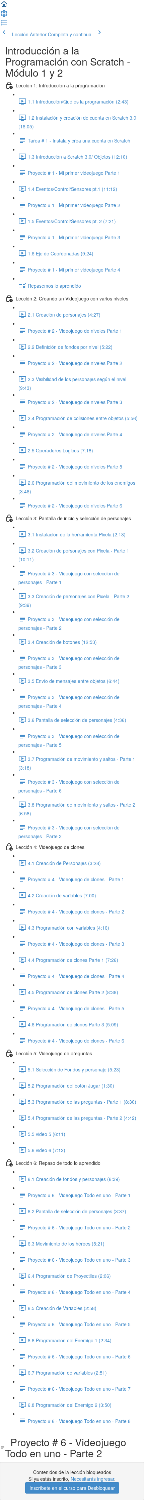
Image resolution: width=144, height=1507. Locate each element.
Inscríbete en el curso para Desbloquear (72, 1487)
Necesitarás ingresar (92, 1478)
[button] (4, 6)
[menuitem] (4, 15)
